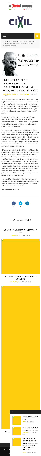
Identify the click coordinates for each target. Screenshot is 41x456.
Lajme (24, 452)
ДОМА (5, 449)
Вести (24, 422)
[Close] (12, 412)
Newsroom (15, 94)
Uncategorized (24, 94)
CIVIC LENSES (7, 94)
